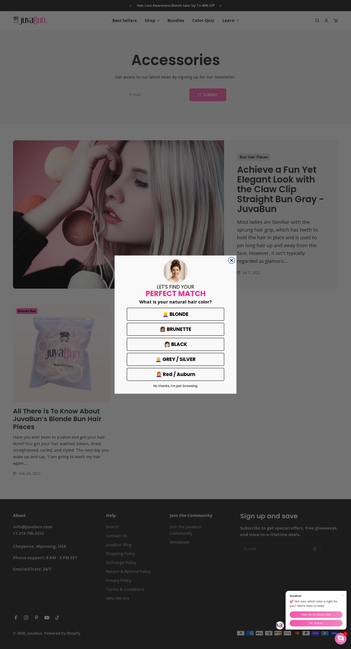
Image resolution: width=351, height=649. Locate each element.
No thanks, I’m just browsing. (175, 386)
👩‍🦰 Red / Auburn (175, 374)
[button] (341, 639)
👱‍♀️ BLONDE (175, 314)
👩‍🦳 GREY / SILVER (175, 359)
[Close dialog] (231, 260)
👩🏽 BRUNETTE (175, 329)
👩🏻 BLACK (175, 344)
